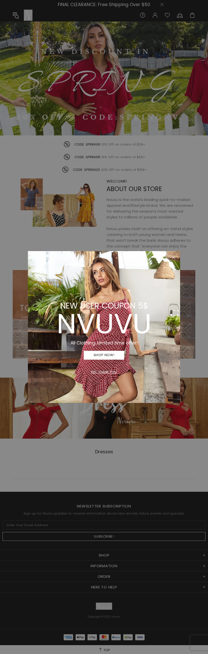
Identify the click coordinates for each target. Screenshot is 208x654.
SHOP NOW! (104, 355)
